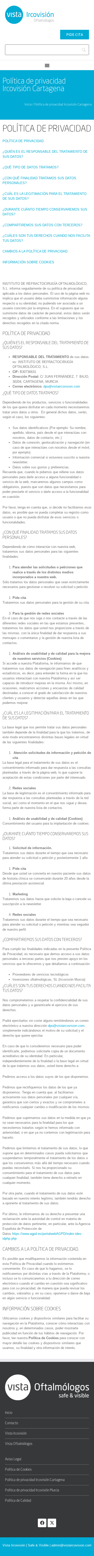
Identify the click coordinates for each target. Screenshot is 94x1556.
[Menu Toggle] (47, 65)
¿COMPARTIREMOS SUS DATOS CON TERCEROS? (42, 225)
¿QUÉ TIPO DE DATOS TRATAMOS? (30, 167)
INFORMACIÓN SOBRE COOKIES (28, 262)
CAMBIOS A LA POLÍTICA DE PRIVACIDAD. (35, 251)
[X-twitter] (52, 1523)
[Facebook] (42, 1523)
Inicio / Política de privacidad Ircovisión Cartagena (58, 104)
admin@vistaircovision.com (71, 1545)
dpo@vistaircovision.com (61, 386)
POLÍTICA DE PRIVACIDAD (23, 141)
